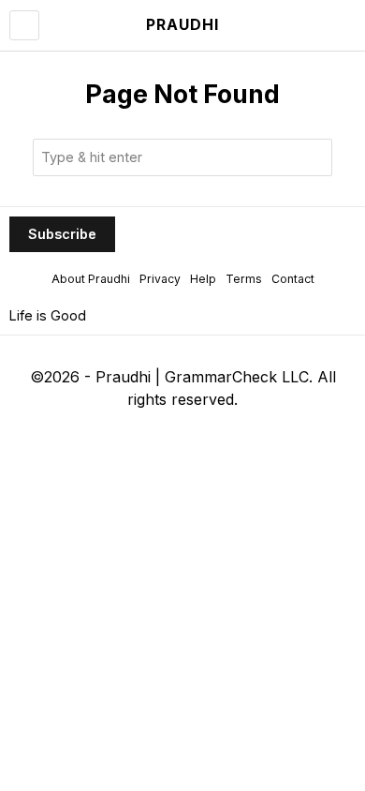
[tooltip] (106, 433)
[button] (313, 157)
